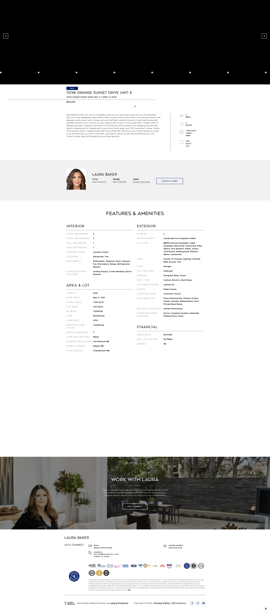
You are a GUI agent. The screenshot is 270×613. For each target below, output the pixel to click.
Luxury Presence (119, 603)
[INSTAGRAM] (198, 603)
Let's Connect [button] (135, 506)
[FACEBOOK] (192, 603)
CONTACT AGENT (169, 181)
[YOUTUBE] (203, 603)
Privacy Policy (162, 603)
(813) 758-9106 (119, 182)
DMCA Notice (179, 603)
